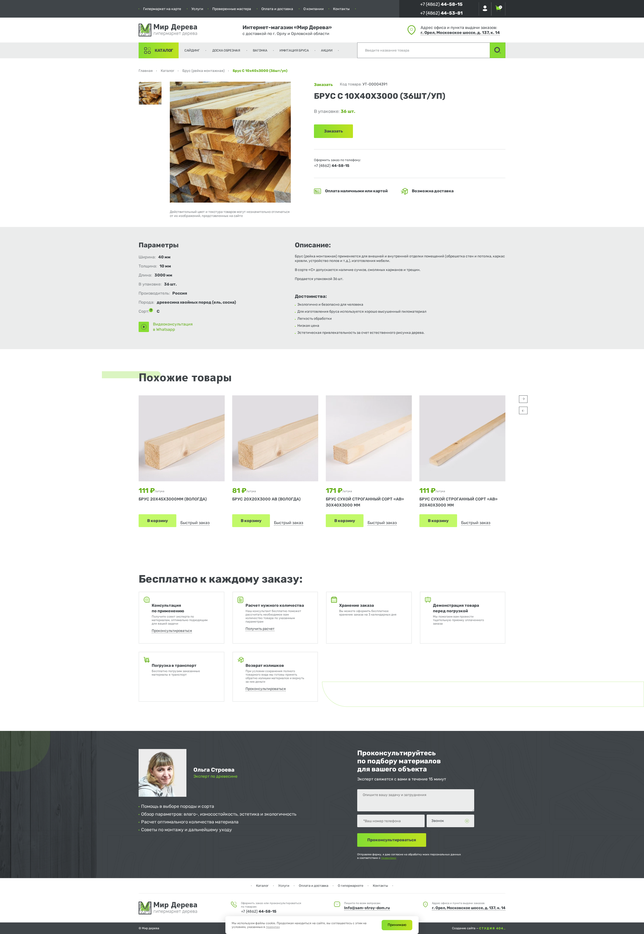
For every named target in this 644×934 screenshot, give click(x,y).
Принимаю (397, 925)
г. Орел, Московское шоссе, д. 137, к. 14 (460, 32)
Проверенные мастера (231, 9)
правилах (273, 927)
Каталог (164, 50)
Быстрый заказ (195, 522)
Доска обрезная (226, 50)
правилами (388, 858)
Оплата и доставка (277, 9)
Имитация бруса (294, 50)
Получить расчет (260, 629)
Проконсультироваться (172, 631)
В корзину (157, 520)
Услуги (197, 9)
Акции (327, 50)
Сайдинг (192, 50)
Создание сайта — (465, 928)
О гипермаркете (350, 886)
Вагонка (260, 50)
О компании (313, 9)
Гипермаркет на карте (162, 9)
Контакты (341, 9)
